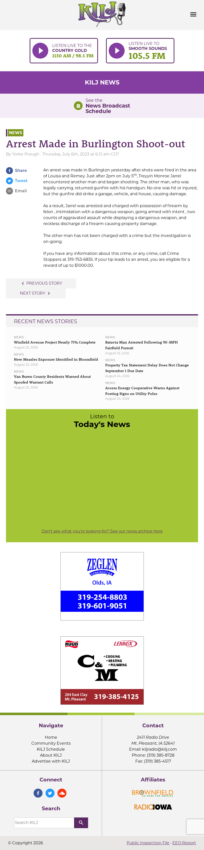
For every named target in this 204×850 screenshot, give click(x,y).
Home (51, 737)
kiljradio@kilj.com (159, 749)
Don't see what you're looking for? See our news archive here (102, 531)
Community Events (51, 743)
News (15, 132)
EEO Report (184, 843)
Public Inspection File (148, 843)
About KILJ (51, 755)
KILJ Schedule (51, 749)
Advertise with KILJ (51, 761)
